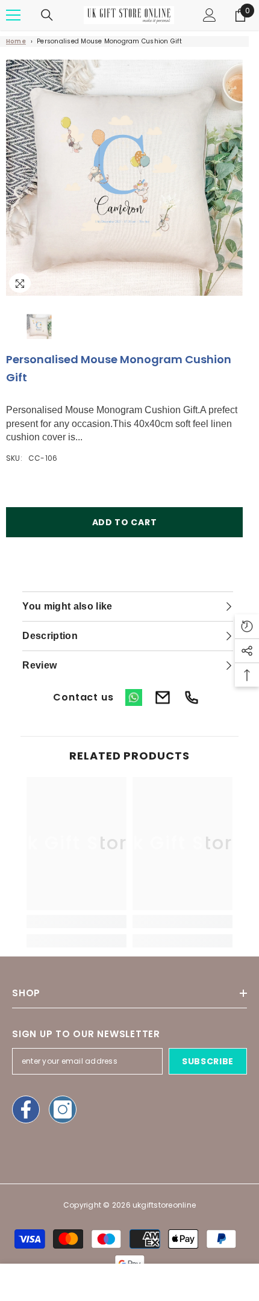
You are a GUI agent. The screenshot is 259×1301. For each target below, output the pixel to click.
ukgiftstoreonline (164, 1205)
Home (16, 41)
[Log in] (209, 15)
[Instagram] (62, 1109)
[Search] (47, 15)
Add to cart (124, 522)
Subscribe (208, 1061)
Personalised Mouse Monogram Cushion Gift (109, 41)
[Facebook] (26, 1109)
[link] (76, 921)
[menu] (13, 15)
